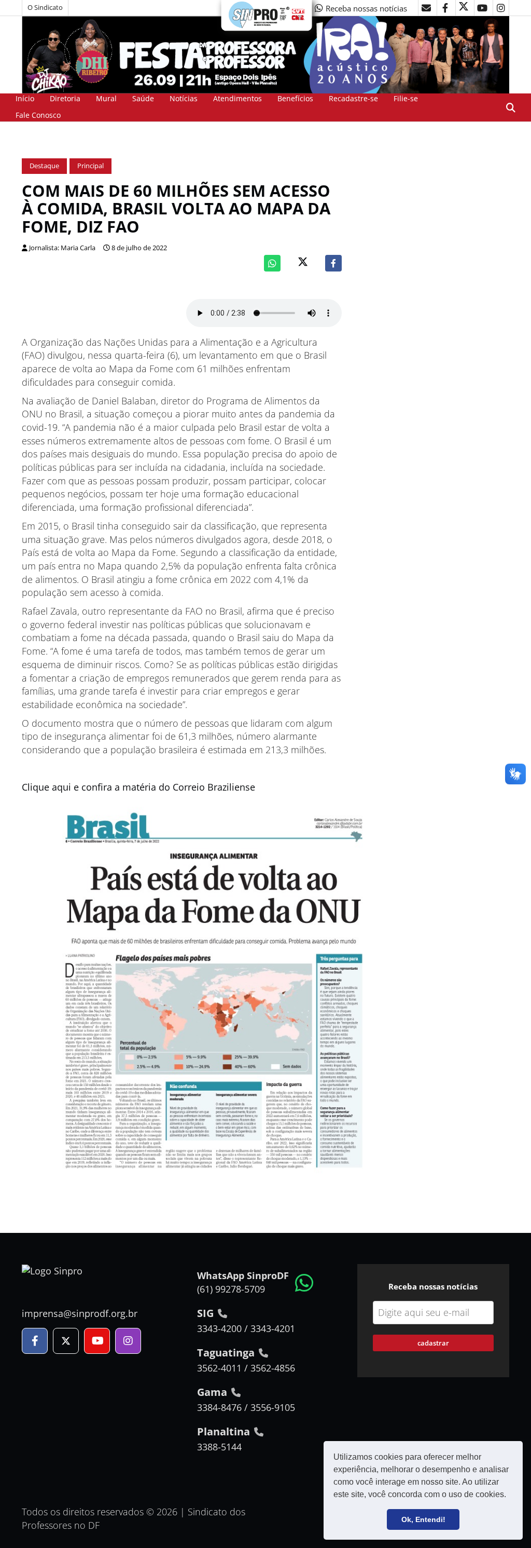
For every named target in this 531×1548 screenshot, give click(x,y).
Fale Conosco (38, 115)
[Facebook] (333, 263)
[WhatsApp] (272, 263)
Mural (106, 98)
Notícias (184, 98)
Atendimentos (237, 98)
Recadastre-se (353, 98)
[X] (463, 8)
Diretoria (65, 98)
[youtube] (482, 8)
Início (25, 98)
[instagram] (501, 8)
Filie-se (406, 98)
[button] (509, 1495)
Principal (90, 165)
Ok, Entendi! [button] (423, 1519)
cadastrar (433, 1343)
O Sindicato (45, 7)
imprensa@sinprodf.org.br (79, 1313)
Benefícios (295, 98)
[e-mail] (426, 8)
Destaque (44, 165)
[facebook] (445, 8)
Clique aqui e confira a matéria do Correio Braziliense (138, 787)
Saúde (143, 98)
